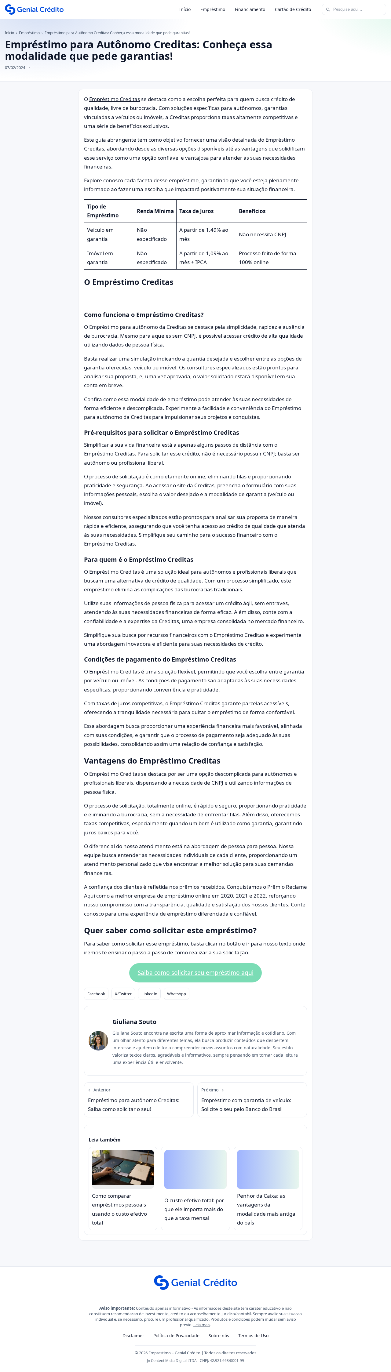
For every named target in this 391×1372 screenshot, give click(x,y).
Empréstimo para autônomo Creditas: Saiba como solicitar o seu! (134, 1099)
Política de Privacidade (176, 1335)
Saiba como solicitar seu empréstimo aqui (196, 973)
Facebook (96, 993)
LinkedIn (149, 993)
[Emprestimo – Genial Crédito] (34, 9)
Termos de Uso (253, 1335)
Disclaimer (133, 1335)
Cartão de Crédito (293, 9)
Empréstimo (212, 9)
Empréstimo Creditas (114, 99)
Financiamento (250, 9)
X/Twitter (123, 993)
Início (185, 9)
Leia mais (201, 1324)
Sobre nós (219, 1335)
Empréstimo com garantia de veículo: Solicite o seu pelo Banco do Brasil (246, 1099)
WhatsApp (176, 993)
